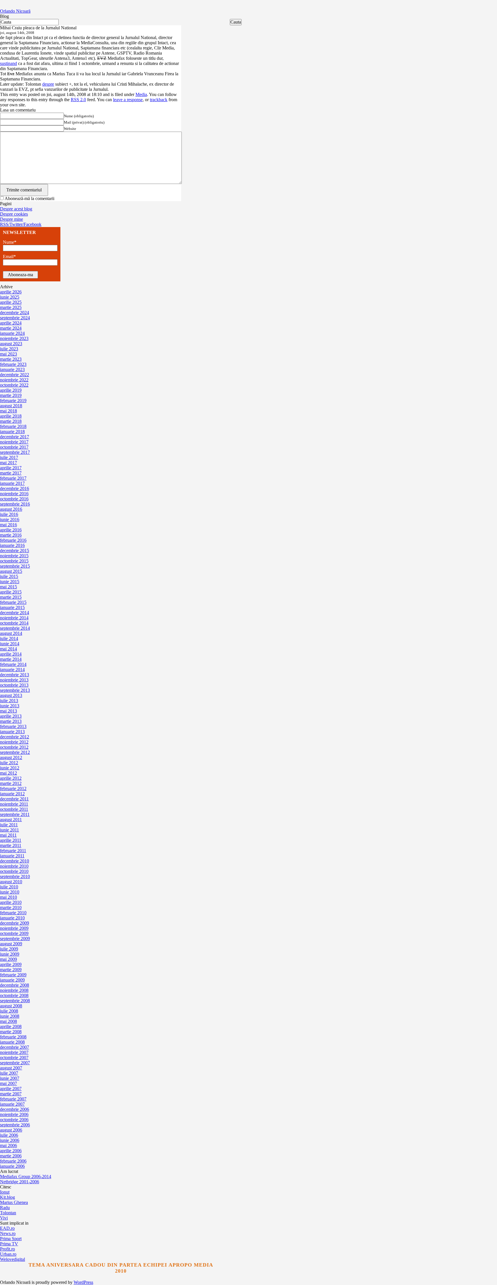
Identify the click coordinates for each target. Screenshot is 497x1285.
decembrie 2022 (14, 374)
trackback (158, 99)
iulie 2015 (9, 576)
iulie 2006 (9, 1135)
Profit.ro (7, 1248)
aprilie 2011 (10, 840)
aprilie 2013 (11, 716)
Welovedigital (12, 1259)
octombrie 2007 (14, 1057)
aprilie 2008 (11, 1026)
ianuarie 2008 (12, 1042)
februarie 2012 (13, 788)
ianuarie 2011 (12, 855)
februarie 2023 (13, 364)
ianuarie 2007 (12, 1104)
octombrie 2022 (14, 385)
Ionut (4, 1192)
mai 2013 (8, 710)
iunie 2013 (9, 705)
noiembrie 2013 (14, 679)
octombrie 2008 (14, 995)
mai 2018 (8, 410)
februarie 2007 (13, 1098)
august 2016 (11, 509)
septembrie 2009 (15, 938)
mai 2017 (8, 462)
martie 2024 (11, 328)
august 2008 (11, 1005)
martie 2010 (11, 907)
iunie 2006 (9, 1140)
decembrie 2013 (14, 674)
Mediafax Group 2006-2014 (25, 1176)
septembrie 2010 (15, 876)
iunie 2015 (9, 581)
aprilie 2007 (11, 1088)
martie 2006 (11, 1155)
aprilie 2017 (11, 467)
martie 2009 (11, 969)
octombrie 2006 (14, 1119)
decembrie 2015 (14, 550)
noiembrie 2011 (14, 804)
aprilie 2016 (11, 529)
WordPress (83, 1282)
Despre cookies (14, 214)
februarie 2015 (13, 602)
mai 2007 (8, 1083)
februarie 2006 (13, 1161)
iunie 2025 (9, 297)
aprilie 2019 (11, 390)
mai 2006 (8, 1145)
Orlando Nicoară (15, 11)
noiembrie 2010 (14, 866)
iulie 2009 (9, 948)
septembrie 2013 (15, 690)
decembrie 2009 (14, 923)
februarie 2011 (13, 850)
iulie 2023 (9, 348)
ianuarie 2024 (12, 333)
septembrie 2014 (15, 628)
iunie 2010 (9, 892)
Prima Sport (11, 1238)
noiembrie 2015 (14, 555)
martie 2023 (11, 359)
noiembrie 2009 (14, 928)
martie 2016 (11, 535)
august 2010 (11, 881)
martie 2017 (11, 472)
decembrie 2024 (14, 312)
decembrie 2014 (14, 612)
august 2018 (11, 405)
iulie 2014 (9, 638)
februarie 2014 (13, 664)
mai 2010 (8, 897)
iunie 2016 (9, 519)
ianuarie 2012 (12, 793)
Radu (5, 1207)
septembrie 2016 (15, 504)
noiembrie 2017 (14, 441)
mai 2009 (8, 959)
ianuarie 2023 (12, 369)
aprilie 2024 (11, 322)
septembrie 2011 (15, 814)
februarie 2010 (13, 912)
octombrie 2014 (14, 623)
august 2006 (11, 1130)
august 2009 (11, 943)
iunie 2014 (9, 643)
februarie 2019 (13, 400)
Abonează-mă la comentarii (29, 198)
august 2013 (11, 695)
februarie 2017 (13, 478)
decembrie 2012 (14, 736)
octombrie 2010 (14, 871)
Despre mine (11, 219)
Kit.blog (7, 1197)
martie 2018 (11, 421)
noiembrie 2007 (14, 1052)
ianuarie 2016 (12, 545)
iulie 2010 (9, 886)
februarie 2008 (13, 1036)
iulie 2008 (9, 1011)
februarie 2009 (13, 974)
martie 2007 (11, 1093)
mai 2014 (8, 648)
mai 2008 (8, 1021)
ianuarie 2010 (12, 917)
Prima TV (9, 1243)
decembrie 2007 (14, 1047)
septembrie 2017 (15, 452)
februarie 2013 (13, 726)
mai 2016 (8, 524)
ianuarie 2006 (12, 1166)
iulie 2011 (9, 824)
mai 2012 (8, 773)
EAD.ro (7, 1228)
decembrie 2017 (14, 436)
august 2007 (11, 1067)
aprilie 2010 (11, 902)
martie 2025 (11, 307)
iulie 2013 (9, 700)
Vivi (4, 1217)
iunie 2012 (9, 767)
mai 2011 (8, 835)
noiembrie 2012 (14, 742)
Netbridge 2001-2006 (19, 1181)
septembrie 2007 (15, 1062)
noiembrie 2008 (14, 990)
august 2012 (11, 757)
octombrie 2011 (14, 809)
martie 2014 (11, 659)
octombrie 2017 (14, 447)
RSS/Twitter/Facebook (20, 224)
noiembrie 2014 (14, 617)
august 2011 (11, 819)
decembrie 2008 (14, 985)
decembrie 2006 (14, 1109)
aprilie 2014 (11, 654)
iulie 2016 (9, 514)
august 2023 (11, 343)
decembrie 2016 (14, 488)
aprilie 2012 (11, 778)
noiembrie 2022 (14, 379)
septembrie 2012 (15, 752)
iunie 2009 (9, 954)
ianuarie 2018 (12, 431)
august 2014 (11, 633)
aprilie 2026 (11, 291)
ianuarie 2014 (12, 669)
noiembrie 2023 (14, 338)
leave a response (128, 99)
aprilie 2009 (11, 964)
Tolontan (8, 1212)
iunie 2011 (9, 829)
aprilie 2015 (11, 591)
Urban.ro (8, 1254)
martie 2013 (11, 721)
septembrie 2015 (15, 566)
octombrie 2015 (14, 560)
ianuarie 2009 (12, 979)
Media (141, 94)
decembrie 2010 (14, 860)
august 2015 (11, 571)
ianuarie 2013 (12, 731)
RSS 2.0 (78, 99)
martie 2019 (11, 395)
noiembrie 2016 (14, 493)
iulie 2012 (9, 762)
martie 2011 (10, 845)
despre (48, 84)
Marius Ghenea (14, 1202)
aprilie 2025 (11, 302)
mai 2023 (8, 353)
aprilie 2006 (11, 1150)
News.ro (8, 1233)
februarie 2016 (13, 540)
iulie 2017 (9, 457)
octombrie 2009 (14, 933)
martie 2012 (11, 783)
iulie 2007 (9, 1073)
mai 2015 (8, 586)
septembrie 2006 (15, 1124)
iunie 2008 (9, 1016)
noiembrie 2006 (14, 1114)
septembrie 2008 (15, 1000)
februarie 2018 (13, 426)
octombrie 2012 (14, 747)
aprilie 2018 (11, 416)
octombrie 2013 (14, 685)
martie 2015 (11, 597)
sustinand (8, 63)
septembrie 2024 (15, 317)
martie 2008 (11, 1031)
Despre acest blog (16, 208)
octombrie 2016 (14, 498)
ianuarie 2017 (12, 483)
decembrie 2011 (14, 798)
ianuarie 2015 (12, 607)
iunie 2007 (9, 1078)
